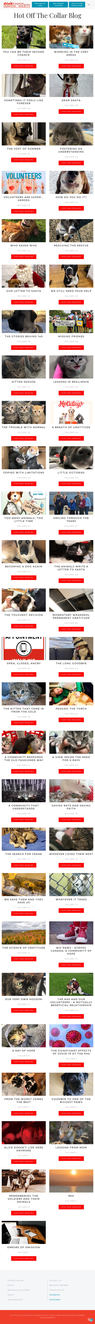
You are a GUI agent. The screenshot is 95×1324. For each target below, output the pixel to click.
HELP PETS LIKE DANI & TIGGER (77, 4)
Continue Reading (24, 66)
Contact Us (55, 1280)
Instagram (54, 1300)
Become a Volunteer (18, 1290)
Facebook (54, 1295)
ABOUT (11, 1295)
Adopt (11, 1285)
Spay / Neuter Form (40, 4)
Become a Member (58, 1285)
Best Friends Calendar (58, 4)
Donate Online (15, 1280)
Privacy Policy (56, 1290)
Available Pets (15, 1300)
